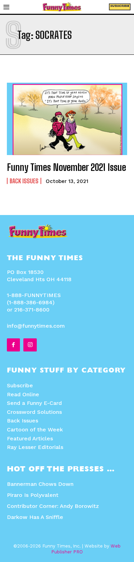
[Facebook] (13, 344)
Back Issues (24, 181)
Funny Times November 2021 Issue (66, 167)
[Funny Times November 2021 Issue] (67, 119)
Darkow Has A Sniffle (35, 517)
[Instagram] (29, 344)
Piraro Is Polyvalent (32, 495)
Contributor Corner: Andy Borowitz (53, 506)
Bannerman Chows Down (40, 484)
